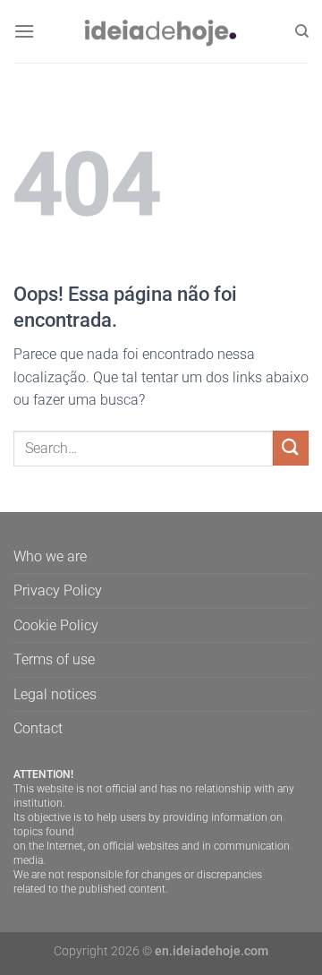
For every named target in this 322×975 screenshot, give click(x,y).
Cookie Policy (55, 625)
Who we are (50, 556)
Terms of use (54, 659)
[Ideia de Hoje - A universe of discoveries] (161, 31)
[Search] (302, 31)
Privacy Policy (57, 590)
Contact (38, 728)
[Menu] (24, 31)
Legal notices (55, 694)
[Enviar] (291, 448)
